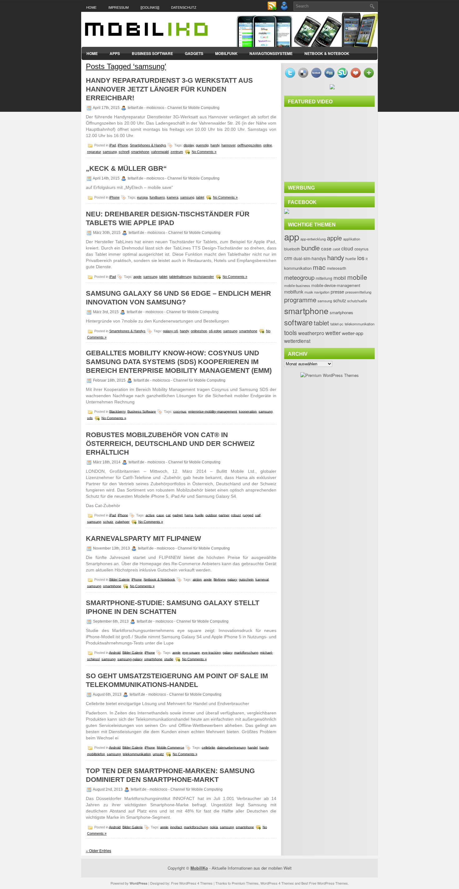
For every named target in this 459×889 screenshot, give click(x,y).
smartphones (341, 312)
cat (168, 515)
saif (257, 515)
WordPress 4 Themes (277, 883)
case (160, 515)
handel (253, 747)
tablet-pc (336, 323)
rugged (248, 515)
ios (360, 258)
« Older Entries (98, 850)
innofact (176, 827)
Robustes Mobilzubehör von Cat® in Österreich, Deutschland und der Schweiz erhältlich (170, 443)
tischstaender (203, 277)
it (367, 258)
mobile (357, 277)
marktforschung (246, 652)
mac (319, 267)
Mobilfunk (226, 53)
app (291, 236)
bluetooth (292, 249)
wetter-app (352, 333)
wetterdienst (297, 340)
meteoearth (336, 268)
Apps (115, 53)
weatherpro (311, 333)
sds (90, 418)
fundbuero (157, 197)
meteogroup (299, 277)
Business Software (152, 53)
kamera (172, 197)
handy (215, 145)
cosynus (179, 411)
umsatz (158, 754)
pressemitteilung (358, 291)
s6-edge (215, 331)
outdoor (211, 515)
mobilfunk (293, 291)
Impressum (118, 7)
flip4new (219, 579)
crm (288, 257)
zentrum (176, 152)
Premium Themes (245, 883)
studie (168, 659)
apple (137, 277)
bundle (310, 247)
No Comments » (204, 152)
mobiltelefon (96, 754)
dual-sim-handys (310, 258)
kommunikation (298, 268)
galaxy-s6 (170, 331)
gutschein (246, 579)
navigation (321, 291)
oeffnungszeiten (249, 145)
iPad (112, 145)
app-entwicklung (313, 238)
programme (300, 299)
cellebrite (208, 747)
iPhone (123, 145)
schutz (108, 521)
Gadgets (194, 53)
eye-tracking (211, 652)
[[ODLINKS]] (150, 7)
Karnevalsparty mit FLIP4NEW (143, 538)
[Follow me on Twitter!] (284, 9)
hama (189, 515)
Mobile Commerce (170, 747)
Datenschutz (183, 7)
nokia (214, 827)
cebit (336, 248)
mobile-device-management (335, 285)
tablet (200, 197)
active (150, 515)
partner (224, 515)
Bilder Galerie (119, 579)
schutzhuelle (357, 300)
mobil (339, 277)
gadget (177, 515)
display (189, 145)
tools (290, 332)
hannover (228, 145)
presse (337, 291)
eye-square (191, 652)
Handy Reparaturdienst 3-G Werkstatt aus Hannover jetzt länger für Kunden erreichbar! (169, 89)
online (267, 145)
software (298, 322)
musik (308, 292)
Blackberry (117, 411)
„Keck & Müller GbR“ (126, 168)
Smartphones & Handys (148, 145)
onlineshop (199, 331)
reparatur (94, 152)
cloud (347, 248)
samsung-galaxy (129, 659)
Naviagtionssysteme (271, 53)
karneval (262, 579)
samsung (110, 152)
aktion (197, 579)
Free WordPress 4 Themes (192, 883)
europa (142, 197)
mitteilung (324, 278)
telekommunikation (137, 754)
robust (236, 515)
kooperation (248, 411)
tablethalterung (180, 277)
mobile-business (297, 285)
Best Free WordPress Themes (324, 883)
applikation (351, 238)
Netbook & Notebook (326, 53)
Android (115, 652)
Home (91, 7)
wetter (333, 333)
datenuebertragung (231, 747)
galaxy (232, 579)
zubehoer (122, 521)
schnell (124, 152)
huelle (199, 515)
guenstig (202, 145)
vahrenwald (160, 152)
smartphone (140, 152)
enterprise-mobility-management (212, 411)
